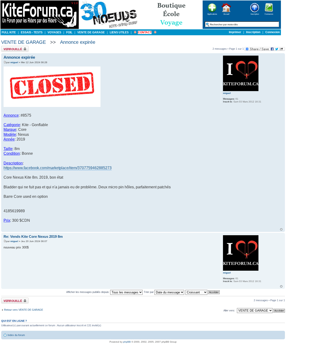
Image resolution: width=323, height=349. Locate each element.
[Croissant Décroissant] (202, 292)
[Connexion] (269, 14)
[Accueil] (226, 14)
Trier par (149, 292)
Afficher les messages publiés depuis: (88, 292)
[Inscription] (254, 14)
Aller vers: (229, 310)
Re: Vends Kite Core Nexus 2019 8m (33, 236)
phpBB (127, 341)
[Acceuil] (39, 28)
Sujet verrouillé (9, 47)
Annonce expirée (77, 42)
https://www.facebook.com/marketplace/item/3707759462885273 (58, 168)
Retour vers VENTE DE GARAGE (23, 309)
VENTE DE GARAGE (23, 42)
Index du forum (16, 335)
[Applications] (212, 14)
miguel (14, 62)
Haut (281, 229)
